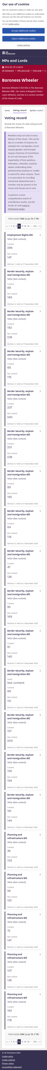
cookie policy (13, 24)
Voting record (20, 110)
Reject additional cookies (23, 38)
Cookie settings (23, 45)
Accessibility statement (12, 1067)
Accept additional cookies (23, 31)
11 (22, 226)
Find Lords (37, 71)
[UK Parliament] (9, 53)
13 (28, 226)
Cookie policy (7, 1056)
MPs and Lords (14, 60)
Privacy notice (8, 1063)
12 (25, 226)
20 (35, 226)
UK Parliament (8, 71)
